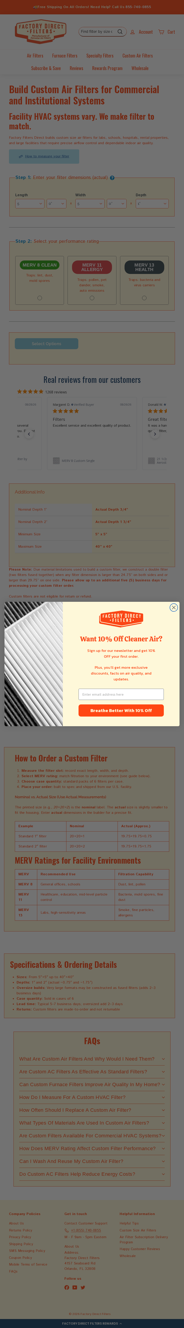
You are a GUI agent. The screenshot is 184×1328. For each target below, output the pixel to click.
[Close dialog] (174, 607)
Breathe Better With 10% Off (121, 710)
